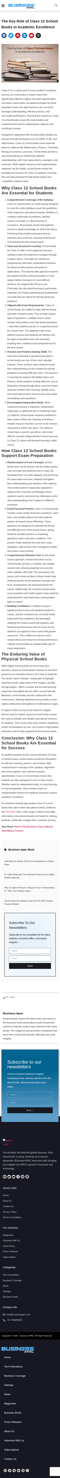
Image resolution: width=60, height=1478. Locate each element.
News (7, 1394)
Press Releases (13, 1422)
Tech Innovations (13, 1366)
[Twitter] (11, 35)
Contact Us (10, 1459)
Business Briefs (12, 1412)
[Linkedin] (24, 35)
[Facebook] (4, 35)
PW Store (11, 812)
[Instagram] (38, 35)
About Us (9, 1431)
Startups (8, 1385)
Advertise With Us (14, 1440)
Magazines (10, 1403)
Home (7, 1357)
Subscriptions (11, 1449)
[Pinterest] (17, 35)
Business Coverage (14, 1375)
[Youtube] (31, 35)
